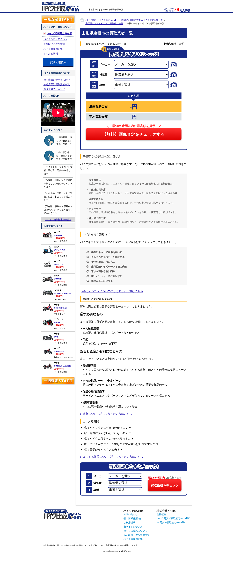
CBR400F (58, 235)
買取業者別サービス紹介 (56, 79)
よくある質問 (50, 53)
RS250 (57, 322)
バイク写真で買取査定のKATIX (173, 518)
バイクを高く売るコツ (55, 39)
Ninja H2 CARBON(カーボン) (66, 293)
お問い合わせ (130, 514)
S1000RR (58, 278)
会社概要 (161, 514)
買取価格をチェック (164, 485)
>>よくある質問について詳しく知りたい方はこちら (111, 456)
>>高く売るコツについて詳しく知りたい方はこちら (111, 291)
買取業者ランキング (54, 89)
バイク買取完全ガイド (59, 33)
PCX (56, 336)
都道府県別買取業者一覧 (56, 84)
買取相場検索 (58, 62)
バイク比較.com (133, 511)
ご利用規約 (129, 522)
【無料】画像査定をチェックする (133, 134)
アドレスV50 (59, 249)
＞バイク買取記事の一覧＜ (58, 219)
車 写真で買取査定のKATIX (171, 522)
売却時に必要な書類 (54, 44)
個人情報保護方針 (133, 518)
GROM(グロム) (60, 307)
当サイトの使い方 (133, 526)
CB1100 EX (59, 351)
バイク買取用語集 (53, 48)
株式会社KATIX (166, 511)
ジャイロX (58, 264)
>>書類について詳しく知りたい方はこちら (106, 413)
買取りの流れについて (135, 530)
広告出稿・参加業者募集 (136, 534)
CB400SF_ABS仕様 (62, 365)
